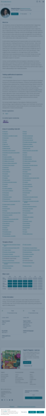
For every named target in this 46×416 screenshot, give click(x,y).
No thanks (32, 412)
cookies (5, 411)
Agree (40, 412)
